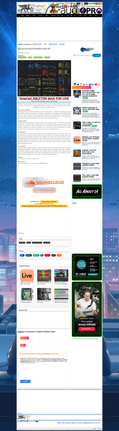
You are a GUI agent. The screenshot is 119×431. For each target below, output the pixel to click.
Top (99, 428)
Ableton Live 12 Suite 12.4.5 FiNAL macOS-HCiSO (90, 138)
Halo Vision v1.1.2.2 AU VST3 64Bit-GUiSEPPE (91, 124)
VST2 (80, 15)
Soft (34, 15)
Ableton (22, 242)
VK (42, 255)
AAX (68, 15)
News (22, 15)
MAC (62, 15)
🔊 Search (97, 55)
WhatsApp (36, 255)
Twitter (21, 255)
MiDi (47, 15)
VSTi (90, 15)
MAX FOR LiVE (37, 242)
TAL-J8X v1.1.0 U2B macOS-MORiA (90, 176)
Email (53, 255)
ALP (45, 44)
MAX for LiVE (53, 44)
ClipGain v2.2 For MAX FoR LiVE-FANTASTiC (89, 151)
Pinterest (47, 255)
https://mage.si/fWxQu (49, 201)
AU (71, 15)
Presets (40, 15)
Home (95, 428)
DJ (95, 15)
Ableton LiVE (37, 44)
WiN (58, 15)
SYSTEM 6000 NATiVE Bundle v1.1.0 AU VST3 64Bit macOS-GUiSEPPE (90, 94)
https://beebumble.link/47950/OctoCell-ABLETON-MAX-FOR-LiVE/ (44, 206)
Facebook (28, 255)
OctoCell (46, 242)
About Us (73, 422)
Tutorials (53, 15)
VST (75, 15)
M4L (28, 242)
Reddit (59, 255)
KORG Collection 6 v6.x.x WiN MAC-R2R (90, 109)
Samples (28, 15)
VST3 (84, 15)
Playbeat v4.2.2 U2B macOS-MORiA (90, 164)
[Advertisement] (59, 29)
